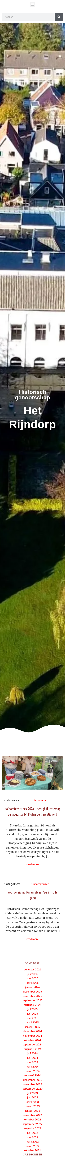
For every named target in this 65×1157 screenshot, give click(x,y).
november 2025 (32, 996)
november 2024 (32, 1035)
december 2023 (32, 1079)
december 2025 (32, 991)
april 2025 (33, 1022)
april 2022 (33, 1141)
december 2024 (32, 1031)
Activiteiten (40, 800)
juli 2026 (32, 973)
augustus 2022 (32, 1128)
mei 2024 (32, 1062)
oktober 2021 (32, 1150)
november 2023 (32, 1084)
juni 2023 (32, 1097)
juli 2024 (32, 1053)
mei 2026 (32, 978)
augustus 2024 (32, 1048)
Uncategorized (40, 883)
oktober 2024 (32, 1040)
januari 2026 (32, 987)
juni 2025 (32, 1013)
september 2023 (32, 1088)
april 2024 (33, 1066)
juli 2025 (32, 1009)
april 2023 (33, 1101)
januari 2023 (32, 1110)
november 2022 (32, 1115)
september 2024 (32, 1044)
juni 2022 (32, 1132)
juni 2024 (32, 1057)
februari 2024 (32, 1075)
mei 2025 (32, 1018)
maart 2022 (33, 1146)
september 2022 (32, 1123)
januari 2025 (32, 1026)
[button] (32, 4)
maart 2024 (33, 1071)
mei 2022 (32, 1137)
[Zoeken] (59, 17)
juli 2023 (32, 1093)
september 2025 (32, 1000)
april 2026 (33, 982)
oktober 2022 (32, 1119)
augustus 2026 (32, 969)
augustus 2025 (32, 1004)
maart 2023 (33, 1106)
